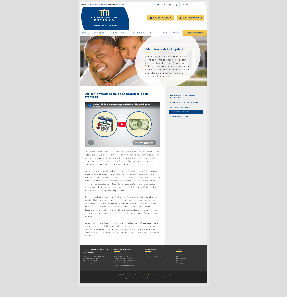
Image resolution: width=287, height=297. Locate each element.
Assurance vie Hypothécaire (179, 117)
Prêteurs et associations (182, 258)
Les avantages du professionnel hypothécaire (182, 96)
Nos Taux (153, 33)
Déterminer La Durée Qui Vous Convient (124, 261)
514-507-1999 (120, 4)
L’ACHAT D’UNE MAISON (118, 33)
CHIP (146, 254)
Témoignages (180, 263)
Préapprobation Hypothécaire (122, 254)
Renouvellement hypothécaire (180, 107)
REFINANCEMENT (138, 33)
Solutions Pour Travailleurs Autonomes (124, 265)
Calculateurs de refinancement (153, 256)
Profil (177, 256)
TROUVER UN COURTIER (191, 17)
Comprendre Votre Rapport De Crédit (123, 258)
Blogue (164, 33)
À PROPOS (175, 33)
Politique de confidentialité (163, 275)
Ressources (179, 261)
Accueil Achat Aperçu (122, 250)
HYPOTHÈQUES (99, 33)
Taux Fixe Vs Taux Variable (121, 256)
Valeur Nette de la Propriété (179, 112)
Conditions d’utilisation (148, 275)
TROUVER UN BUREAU (161, 17)
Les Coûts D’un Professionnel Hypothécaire (184, 102)
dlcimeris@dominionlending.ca (97, 4)
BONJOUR (85, 33)
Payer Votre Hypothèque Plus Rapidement (125, 263)
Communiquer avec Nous (195, 33)
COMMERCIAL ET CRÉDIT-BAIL (184, 254)
